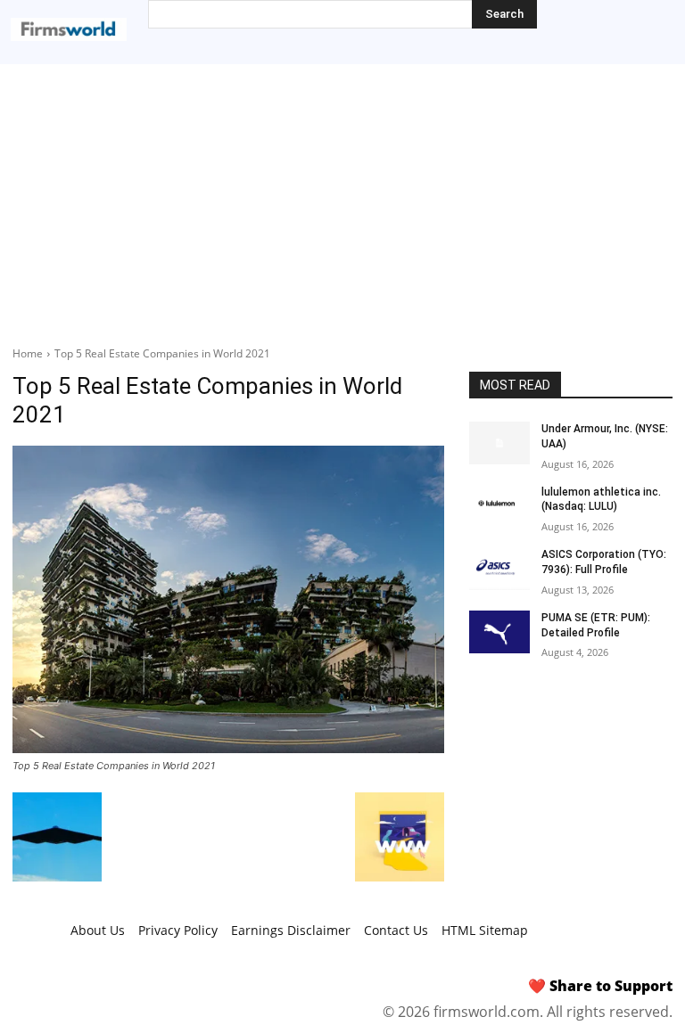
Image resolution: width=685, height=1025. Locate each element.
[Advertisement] (342, 198)
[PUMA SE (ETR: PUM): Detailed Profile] (499, 632)
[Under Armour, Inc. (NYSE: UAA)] (499, 443)
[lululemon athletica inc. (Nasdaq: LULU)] (499, 506)
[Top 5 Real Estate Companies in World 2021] (228, 599)
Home (27, 353)
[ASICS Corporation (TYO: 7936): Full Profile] (499, 568)
